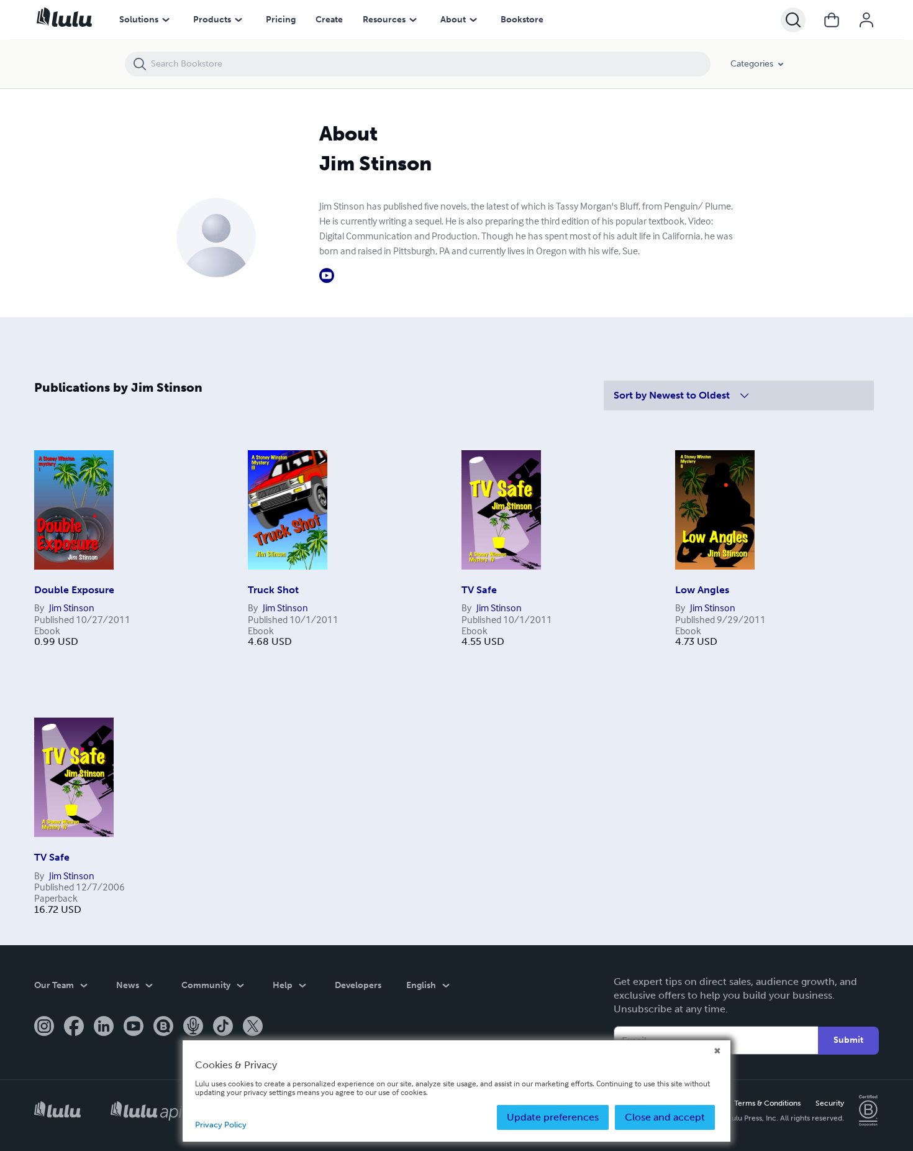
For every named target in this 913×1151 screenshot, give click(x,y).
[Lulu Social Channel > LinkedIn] (104, 1027)
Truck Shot (273, 590)
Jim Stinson (71, 607)
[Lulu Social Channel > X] (253, 1027)
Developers (358, 985)
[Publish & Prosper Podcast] (193, 1027)
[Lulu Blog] (163, 1027)
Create (329, 19)
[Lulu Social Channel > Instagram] (44, 1027)
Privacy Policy (221, 1124)
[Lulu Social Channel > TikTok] (223, 1027)
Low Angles (702, 590)
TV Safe (479, 590)
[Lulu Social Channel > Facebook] (74, 1027)
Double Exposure (74, 590)
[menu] (165, 19)
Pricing (281, 19)
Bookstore (522, 19)
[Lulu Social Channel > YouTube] (133, 1027)
